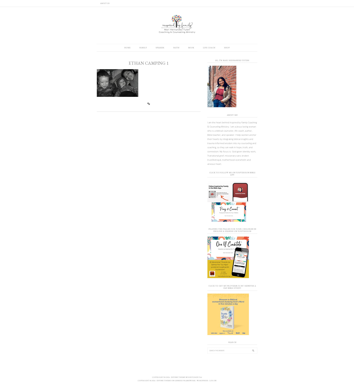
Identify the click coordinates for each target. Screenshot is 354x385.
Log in (212, 380)
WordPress (202, 380)
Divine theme (178, 377)
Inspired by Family (177, 24)
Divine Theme (164, 380)
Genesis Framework (185, 380)
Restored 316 (195, 377)
